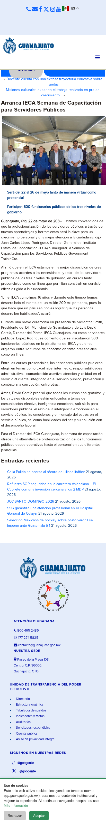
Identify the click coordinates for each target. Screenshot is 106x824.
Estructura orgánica (29, 704)
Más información (16, 806)
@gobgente (25, 763)
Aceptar (39, 816)
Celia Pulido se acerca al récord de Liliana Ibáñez (46, 472)
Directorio (22, 699)
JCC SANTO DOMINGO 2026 (30, 501)
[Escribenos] (35, 9)
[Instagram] (52, 10)
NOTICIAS (26, 70)
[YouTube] (58, 10)
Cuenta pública (26, 733)
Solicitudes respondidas (32, 727)
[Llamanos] (28, 9)
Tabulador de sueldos (30, 710)
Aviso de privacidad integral (35, 739)
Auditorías (23, 722)
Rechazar (15, 816)
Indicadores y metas (30, 716)
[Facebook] (40, 10)
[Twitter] (46, 10)
